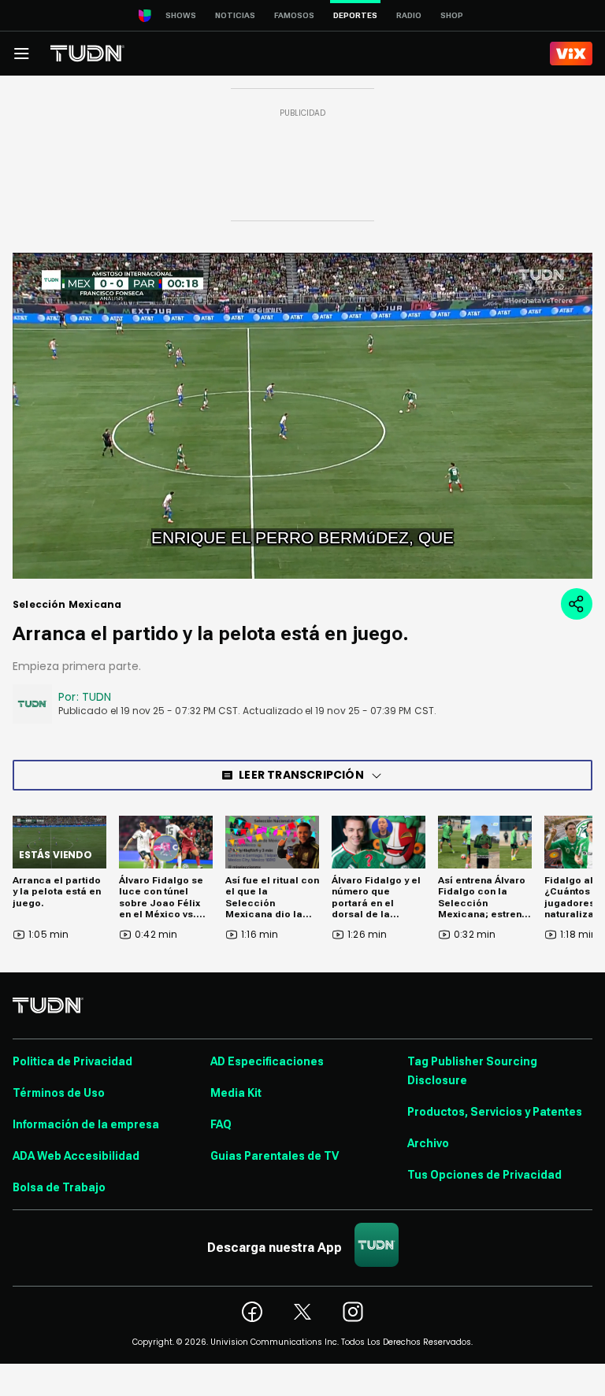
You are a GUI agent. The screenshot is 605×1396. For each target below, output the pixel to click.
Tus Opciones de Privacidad (484, 1174)
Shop (451, 15)
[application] (302, 416)
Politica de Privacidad (72, 1061)
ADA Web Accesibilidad (76, 1156)
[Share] (576, 604)
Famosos (294, 15)
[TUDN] (87, 53)
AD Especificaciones (267, 1061)
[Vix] (571, 53)
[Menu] (21, 53)
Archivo (428, 1143)
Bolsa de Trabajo (59, 1187)
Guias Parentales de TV (274, 1156)
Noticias (235, 15)
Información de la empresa (86, 1124)
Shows (180, 15)
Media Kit (236, 1093)
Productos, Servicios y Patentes (494, 1111)
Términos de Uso (59, 1093)
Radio (408, 15)
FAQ (221, 1124)
